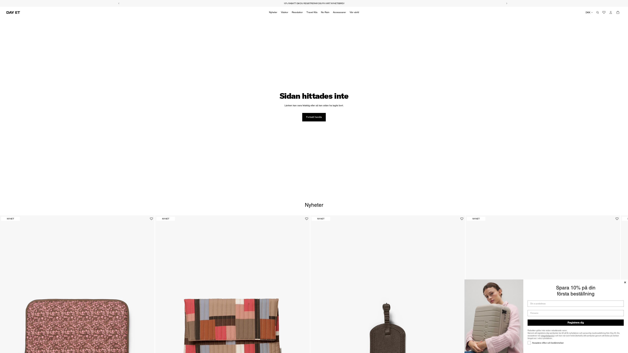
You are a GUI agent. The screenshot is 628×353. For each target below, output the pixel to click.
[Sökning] (597, 12)
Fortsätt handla (314, 117)
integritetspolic (547, 336)
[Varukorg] (617, 12)
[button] (151, 220)
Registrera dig (575, 322)
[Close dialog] (625, 282)
